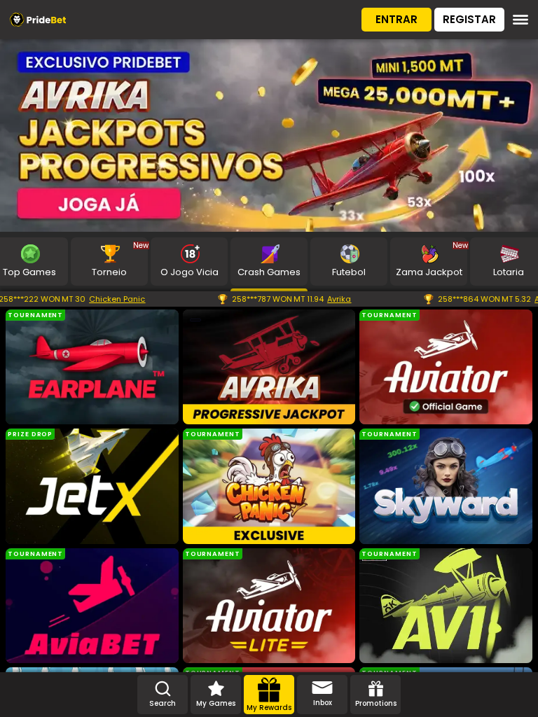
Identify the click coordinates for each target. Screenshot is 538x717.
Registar (469, 19)
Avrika (287, 299)
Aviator (496, 299)
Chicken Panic (65, 299)
